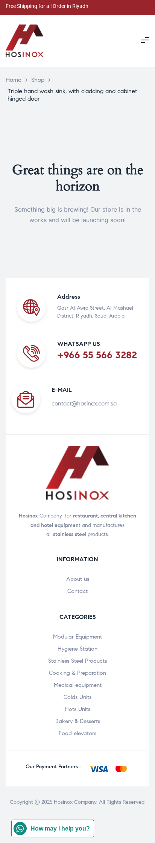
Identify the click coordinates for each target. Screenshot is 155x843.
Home (13, 79)
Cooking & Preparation (77, 672)
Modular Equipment (77, 636)
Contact (77, 591)
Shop (37, 79)
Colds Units (77, 697)
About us (77, 579)
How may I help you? (60, 828)
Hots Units (77, 709)
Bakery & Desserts (77, 721)
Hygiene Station (77, 648)
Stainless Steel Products (77, 660)
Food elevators (77, 733)
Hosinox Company (75, 802)
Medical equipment (78, 685)
